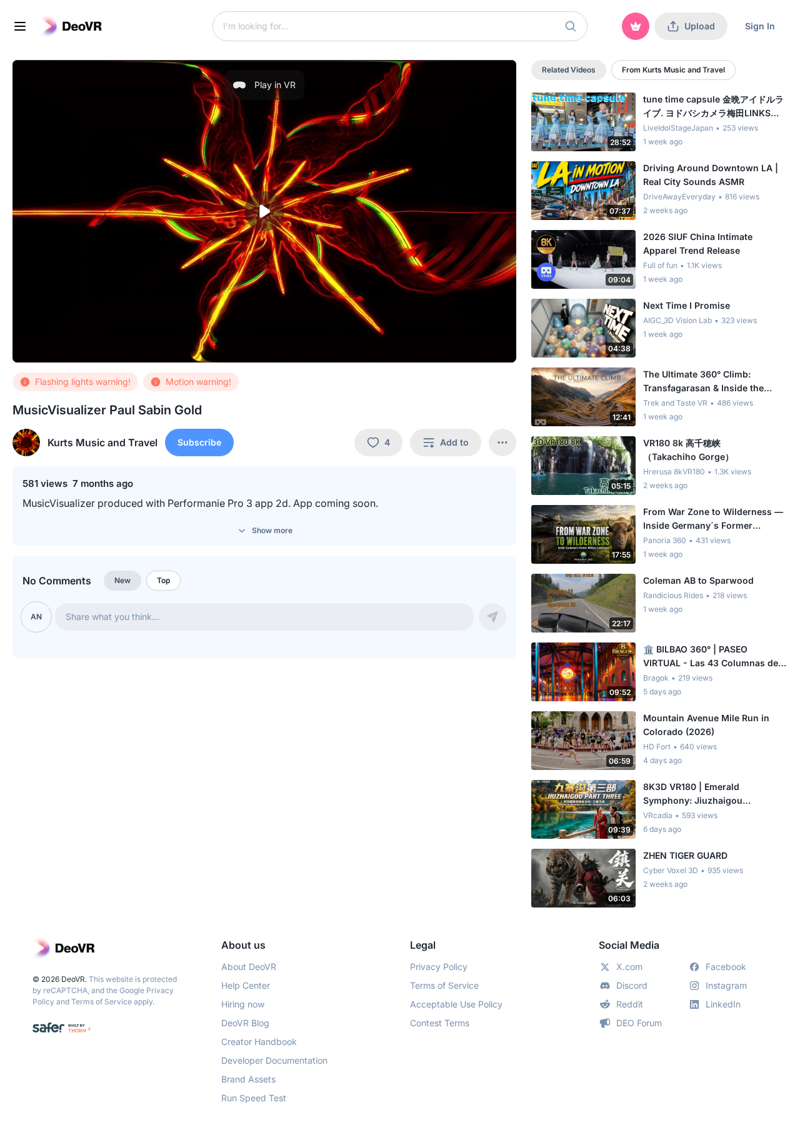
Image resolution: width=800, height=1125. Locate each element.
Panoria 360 (664, 540)
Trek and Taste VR (675, 403)
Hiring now (242, 1004)
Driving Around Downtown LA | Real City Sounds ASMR (710, 174)
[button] (570, 26)
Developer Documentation (274, 1060)
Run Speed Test (253, 1097)
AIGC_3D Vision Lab (677, 320)
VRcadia (657, 815)
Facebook (726, 966)
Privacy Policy (439, 966)
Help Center (245, 985)
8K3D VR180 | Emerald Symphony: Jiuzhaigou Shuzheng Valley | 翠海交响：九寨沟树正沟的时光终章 (713, 794)
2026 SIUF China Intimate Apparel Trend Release (697, 243)
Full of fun (660, 265)
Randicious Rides (673, 595)
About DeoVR (248, 966)
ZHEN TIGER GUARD (685, 855)
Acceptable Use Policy (456, 1004)
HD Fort (657, 746)
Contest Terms (439, 1023)
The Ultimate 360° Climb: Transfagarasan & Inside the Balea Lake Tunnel (703, 382)
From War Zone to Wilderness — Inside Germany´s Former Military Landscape (713, 519)
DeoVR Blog (245, 1023)
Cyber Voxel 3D (670, 870)
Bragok (656, 677)
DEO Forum (639, 1023)
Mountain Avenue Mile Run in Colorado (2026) (706, 724)
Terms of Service (101, 1001)
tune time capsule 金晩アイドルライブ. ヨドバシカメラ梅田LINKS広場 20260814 (713, 107)
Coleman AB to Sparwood (698, 580)
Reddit (629, 1004)
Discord (632, 985)
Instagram (726, 985)
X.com (629, 966)
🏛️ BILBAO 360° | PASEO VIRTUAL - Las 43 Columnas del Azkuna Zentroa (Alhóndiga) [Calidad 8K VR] (712, 657)
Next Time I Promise (686, 305)
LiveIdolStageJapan (678, 127)
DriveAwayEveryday (679, 196)
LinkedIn (723, 1004)
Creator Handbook (259, 1041)
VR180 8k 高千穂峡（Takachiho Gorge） (688, 450)
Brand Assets (248, 1079)
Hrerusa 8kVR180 (674, 471)
